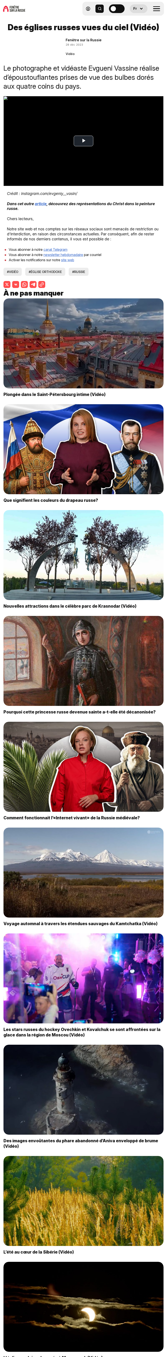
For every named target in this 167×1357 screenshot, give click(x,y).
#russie (78, 272)
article (41, 203)
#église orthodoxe (45, 272)
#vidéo (12, 272)
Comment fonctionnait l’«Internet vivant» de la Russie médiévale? (71, 817)
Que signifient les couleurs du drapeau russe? (50, 500)
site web (67, 260)
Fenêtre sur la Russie (84, 40)
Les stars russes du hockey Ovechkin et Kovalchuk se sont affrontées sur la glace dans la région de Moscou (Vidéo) (81, 1032)
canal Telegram (55, 249)
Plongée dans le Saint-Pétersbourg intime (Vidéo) (54, 394)
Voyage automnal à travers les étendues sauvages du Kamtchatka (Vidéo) (80, 923)
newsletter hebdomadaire (63, 255)
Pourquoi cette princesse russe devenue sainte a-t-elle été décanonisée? (79, 712)
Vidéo (70, 54)
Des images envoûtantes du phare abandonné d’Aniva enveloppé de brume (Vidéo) (80, 1143)
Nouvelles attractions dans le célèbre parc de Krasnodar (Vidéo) (70, 606)
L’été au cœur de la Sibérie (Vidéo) (38, 1252)
